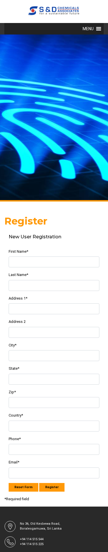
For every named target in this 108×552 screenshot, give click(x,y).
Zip (12, 392)
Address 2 (17, 321)
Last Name (18, 275)
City (12, 345)
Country (16, 415)
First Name (18, 251)
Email (14, 462)
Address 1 (18, 298)
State (14, 368)
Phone (15, 439)
